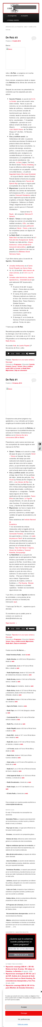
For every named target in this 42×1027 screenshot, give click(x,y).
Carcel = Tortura (17, 366)
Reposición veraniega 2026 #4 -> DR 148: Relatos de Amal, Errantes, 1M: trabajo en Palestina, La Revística (20, 969)
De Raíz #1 (12, 379)
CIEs (24, 223)
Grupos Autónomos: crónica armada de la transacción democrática (21, 244)
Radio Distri (13, 237)
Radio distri (9, 643)
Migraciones (10, 370)
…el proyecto (24, 16)
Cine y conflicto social (18, 641)
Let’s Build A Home (16, 129)
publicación (30, 226)
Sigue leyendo (11, 623)
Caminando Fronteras (16, 534)
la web (28, 655)
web (13, 661)
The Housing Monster (26, 583)
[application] (21, 353)
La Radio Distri (25, 368)
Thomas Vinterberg (27, 165)
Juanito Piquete (24, 345)
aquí (15, 602)
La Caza (18, 162)
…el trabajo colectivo (12, 20)
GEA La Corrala (15, 368)
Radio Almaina (10, 341)
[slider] (32, 353)
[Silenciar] (27, 353)
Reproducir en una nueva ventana (23, 360)
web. (18, 719)
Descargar (9, 362)
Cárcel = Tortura (22, 228)
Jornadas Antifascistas (16, 266)
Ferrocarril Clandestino (23, 195)
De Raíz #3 (12, 37)
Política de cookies (23, 1024)
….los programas (11, 16)
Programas (17, 364)
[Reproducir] (9, 353)
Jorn (10, 277)
